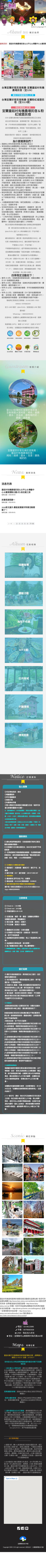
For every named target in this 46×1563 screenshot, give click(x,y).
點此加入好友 (29, 1333)
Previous (2, 14)
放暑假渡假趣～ (8, 500)
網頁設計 (28, 1547)
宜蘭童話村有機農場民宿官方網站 (27, 328)
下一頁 (32, 523)
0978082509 (28, 1330)
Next (43, 14)
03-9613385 (29, 1327)
